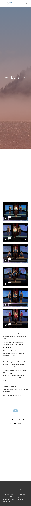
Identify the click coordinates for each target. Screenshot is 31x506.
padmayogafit (7, 347)
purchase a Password (17, 373)
